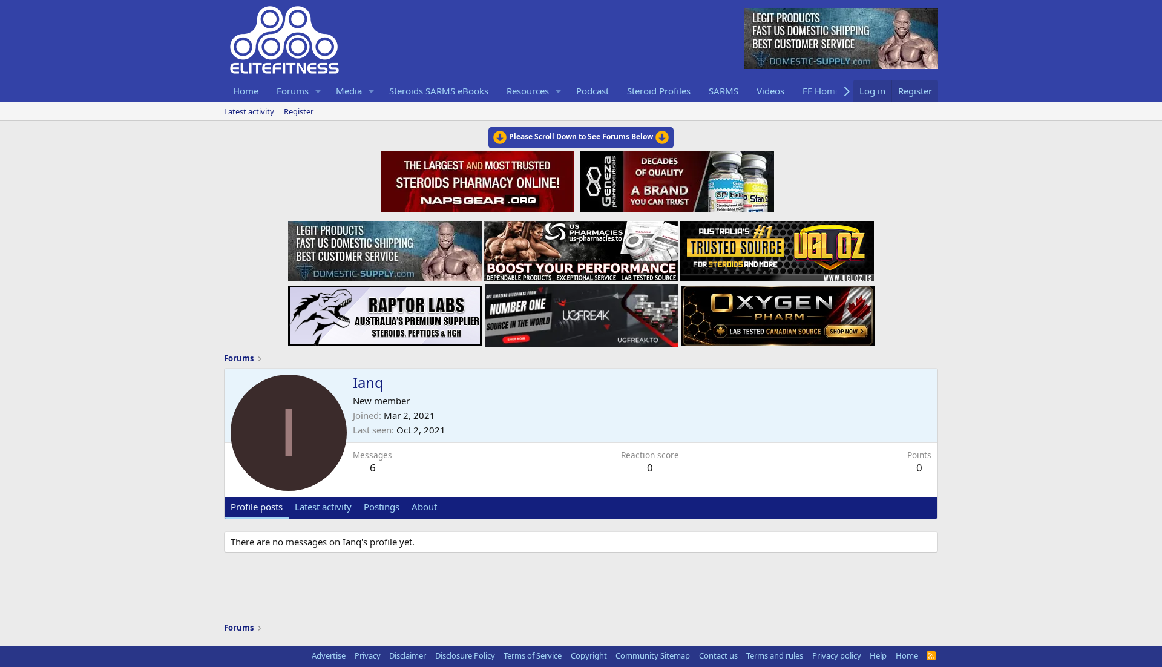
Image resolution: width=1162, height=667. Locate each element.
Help (878, 655)
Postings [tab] (381, 507)
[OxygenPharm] (778, 312)
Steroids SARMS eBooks (438, 91)
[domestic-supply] (385, 248)
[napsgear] (479, 180)
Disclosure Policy (465, 655)
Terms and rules (774, 655)
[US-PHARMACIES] (581, 248)
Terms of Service (533, 655)
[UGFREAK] (581, 312)
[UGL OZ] (777, 248)
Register (298, 111)
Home (245, 91)
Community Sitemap (652, 655)
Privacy (368, 655)
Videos (770, 91)
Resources (528, 91)
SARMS (723, 91)
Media (349, 91)
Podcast (592, 91)
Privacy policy (836, 655)
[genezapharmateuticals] (675, 180)
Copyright (589, 655)
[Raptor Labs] (385, 312)
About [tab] (424, 507)
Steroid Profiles (659, 91)
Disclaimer (407, 655)
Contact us (718, 655)
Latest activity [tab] (323, 507)
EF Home (821, 91)
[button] (318, 91)
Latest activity (249, 111)
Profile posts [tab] (257, 507)
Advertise (329, 655)
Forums (293, 91)
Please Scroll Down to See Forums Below (581, 136)
